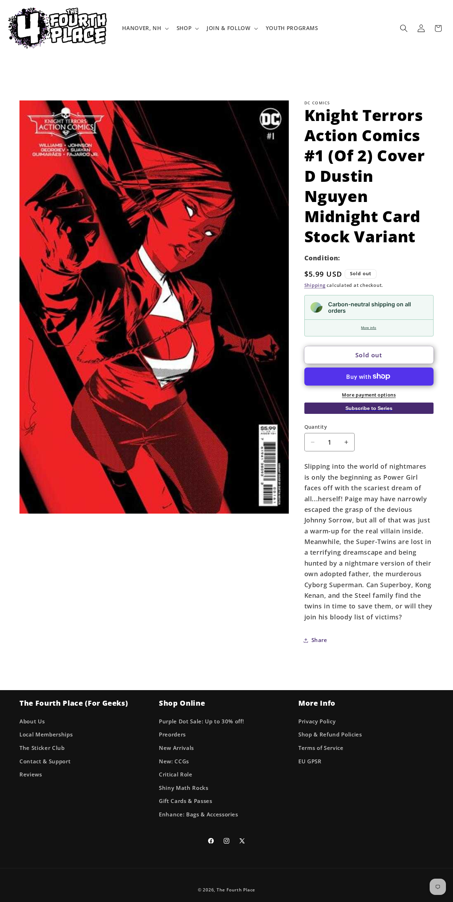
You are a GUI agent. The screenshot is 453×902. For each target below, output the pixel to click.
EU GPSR (310, 761)
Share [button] (319, 640)
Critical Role (176, 774)
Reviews (30, 774)
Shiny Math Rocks (183, 788)
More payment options (369, 395)
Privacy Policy (317, 721)
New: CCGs (174, 761)
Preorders (172, 734)
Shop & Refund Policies (330, 734)
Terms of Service (321, 748)
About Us (32, 721)
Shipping (315, 285)
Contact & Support (44, 761)
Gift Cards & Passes (185, 801)
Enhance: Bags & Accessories (198, 814)
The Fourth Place (236, 890)
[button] (144, 28)
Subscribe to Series (368, 408)
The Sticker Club (42, 748)
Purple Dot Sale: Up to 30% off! (201, 721)
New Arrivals (176, 748)
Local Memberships (46, 734)
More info (368, 328)
